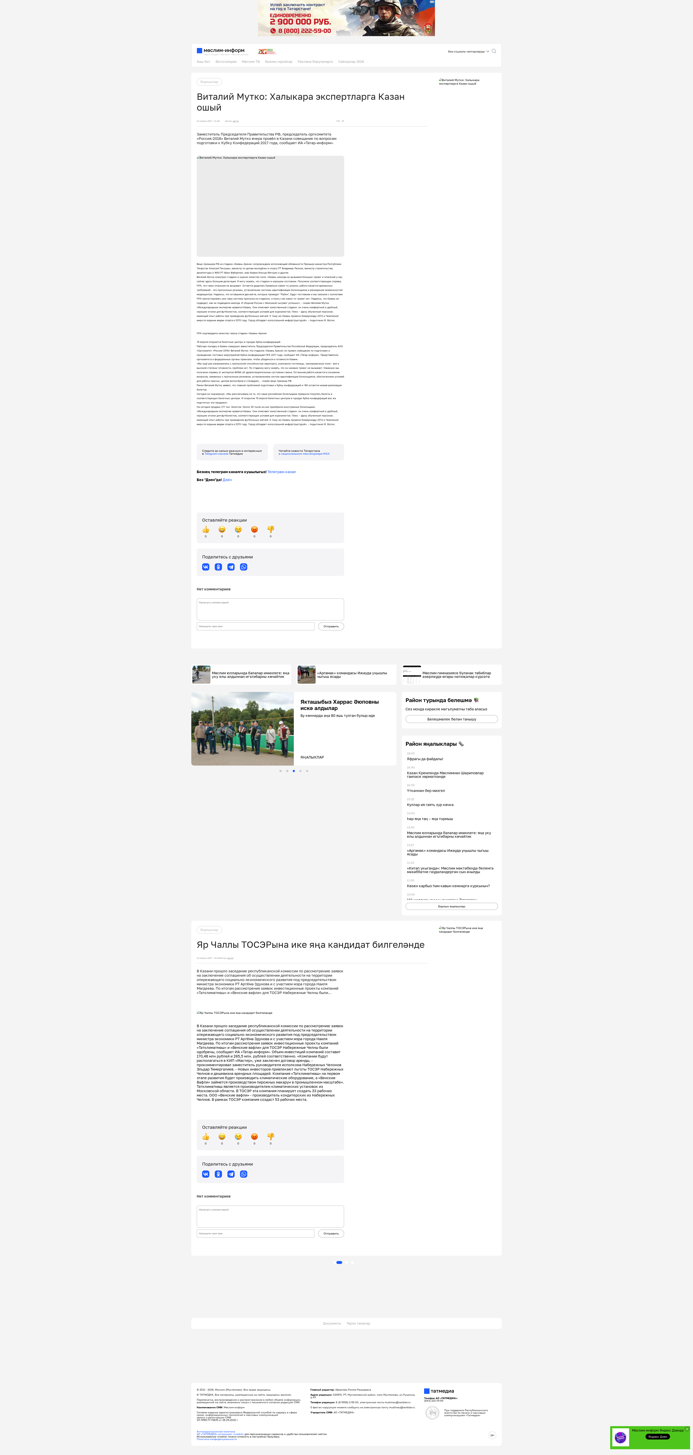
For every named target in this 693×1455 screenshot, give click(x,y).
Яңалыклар (209, 82)
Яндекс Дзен (657, 1436)
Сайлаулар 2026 (351, 62)
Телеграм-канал (281, 471)
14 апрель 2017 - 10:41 (208, 958)
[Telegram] (231, 567)
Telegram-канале (216, 453)
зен (228, 479)
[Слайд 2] (287, 771)
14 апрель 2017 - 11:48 (208, 121)
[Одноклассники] (218, 567)
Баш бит (203, 62)
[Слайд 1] (280, 771)
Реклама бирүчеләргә (315, 62)
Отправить (331, 626)
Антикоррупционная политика (216, 1431)
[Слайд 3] (294, 771)
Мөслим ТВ (251, 62)
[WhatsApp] (243, 567)
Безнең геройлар (278, 62)
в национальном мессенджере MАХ (304, 453)
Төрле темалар (358, 1323)
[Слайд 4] (300, 771)
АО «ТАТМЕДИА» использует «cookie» (220, 1434)
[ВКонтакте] (205, 567)
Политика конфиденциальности (217, 1439)
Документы (332, 1323)
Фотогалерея (225, 62)
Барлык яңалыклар (451, 906)
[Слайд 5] (307, 771)
